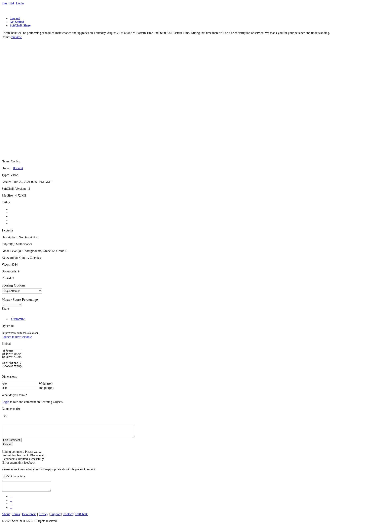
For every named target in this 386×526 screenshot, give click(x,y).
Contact (68, 514)
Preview (16, 37)
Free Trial (8, 3)
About (6, 514)
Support (55, 514)
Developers (29, 514)
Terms (16, 514)
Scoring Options (13, 285)
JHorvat (18, 168)
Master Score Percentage (20, 300)
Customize (18, 319)
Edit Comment (11, 439)
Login (20, 3)
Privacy (43, 514)
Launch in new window (17, 336)
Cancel (7, 444)
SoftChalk (81, 514)
